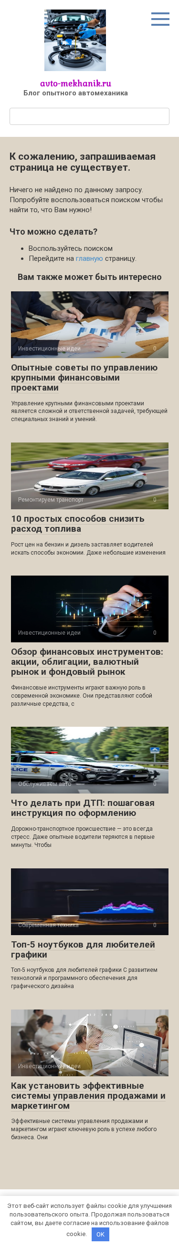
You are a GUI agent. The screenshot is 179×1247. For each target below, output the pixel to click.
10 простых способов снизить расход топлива (78, 523)
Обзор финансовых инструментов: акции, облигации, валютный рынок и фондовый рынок (87, 661)
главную (89, 258)
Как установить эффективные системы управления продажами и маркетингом (88, 1095)
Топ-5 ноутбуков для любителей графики (83, 949)
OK (100, 1234)
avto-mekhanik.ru (75, 83)
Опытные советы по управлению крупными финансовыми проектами (84, 377)
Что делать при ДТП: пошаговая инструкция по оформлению (83, 807)
